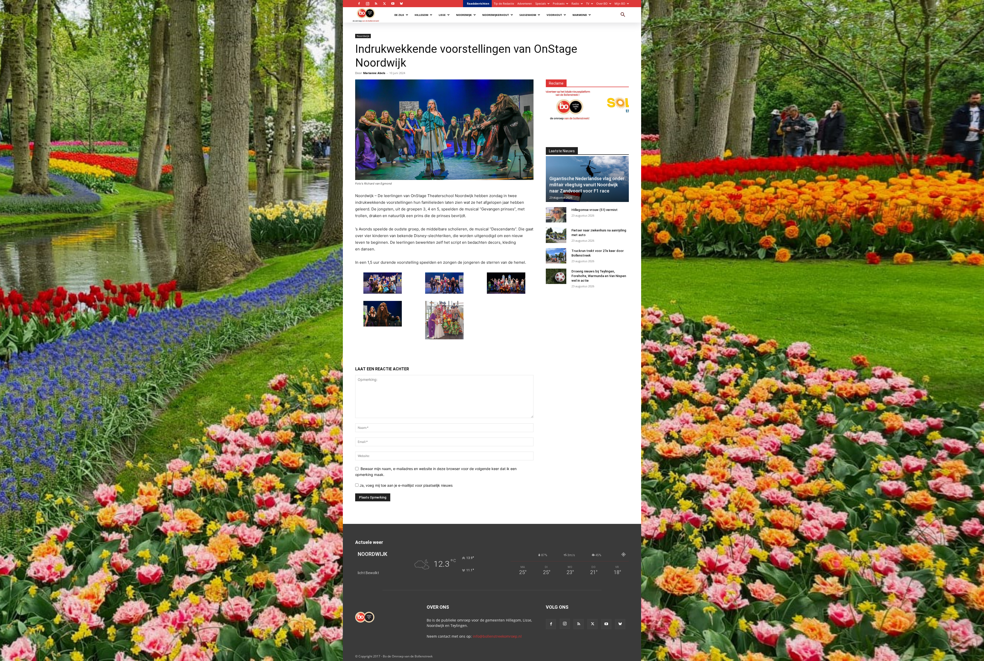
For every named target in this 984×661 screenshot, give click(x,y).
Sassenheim (527, 15)
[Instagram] (367, 3)
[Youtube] (393, 3)
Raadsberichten (478, 3)
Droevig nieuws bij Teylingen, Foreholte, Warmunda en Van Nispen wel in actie (598, 275)
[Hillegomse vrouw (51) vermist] (556, 214)
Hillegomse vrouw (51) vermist (594, 210)
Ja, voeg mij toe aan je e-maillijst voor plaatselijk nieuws (405, 485)
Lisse (442, 15)
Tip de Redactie (504, 3)
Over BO (602, 3)
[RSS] (376, 3)
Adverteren (524, 3)
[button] (623, 15)
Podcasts (559, 3)
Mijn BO (619, 3)
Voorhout (554, 15)
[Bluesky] (401, 3)
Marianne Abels (374, 73)
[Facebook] (359, 3)
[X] (384, 3)
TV (587, 3)
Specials (540, 3)
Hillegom (421, 15)
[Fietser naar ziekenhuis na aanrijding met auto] (556, 235)
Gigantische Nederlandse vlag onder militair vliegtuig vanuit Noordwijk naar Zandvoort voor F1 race (586, 185)
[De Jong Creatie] (607, 104)
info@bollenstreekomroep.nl (497, 636)
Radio (575, 3)
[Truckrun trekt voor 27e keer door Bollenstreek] (556, 255)
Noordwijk (464, 15)
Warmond (579, 15)
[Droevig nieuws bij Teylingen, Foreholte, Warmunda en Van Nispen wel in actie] (556, 276)
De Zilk (399, 15)
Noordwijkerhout (495, 15)
